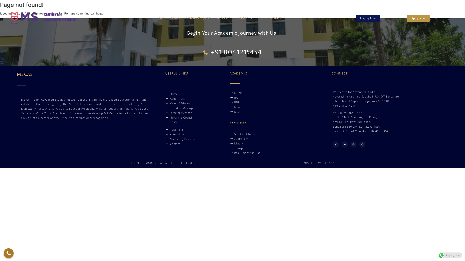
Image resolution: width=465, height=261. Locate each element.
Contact (276, 18)
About (175, 18)
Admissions (224, 18)
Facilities (243, 18)
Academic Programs (198, 18)
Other (260, 18)
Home (160, 18)
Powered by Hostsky (319, 163)
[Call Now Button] (9, 253)
